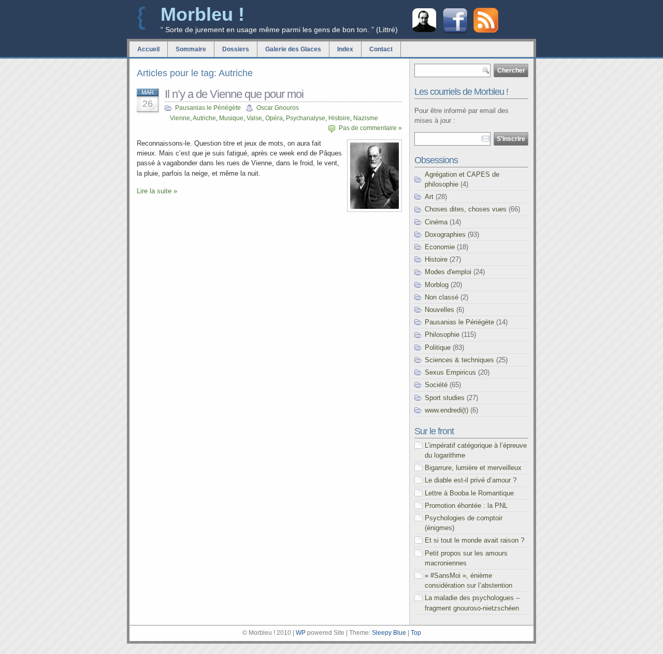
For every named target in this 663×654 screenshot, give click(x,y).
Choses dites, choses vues (466, 209)
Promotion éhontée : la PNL (466, 505)
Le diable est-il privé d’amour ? (470, 480)
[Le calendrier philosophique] (424, 31)
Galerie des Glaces (293, 49)
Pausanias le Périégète (208, 107)
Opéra (274, 118)
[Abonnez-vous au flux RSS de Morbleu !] (485, 30)
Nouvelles (439, 310)
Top (416, 632)
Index (345, 49)
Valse (254, 118)
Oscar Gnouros (277, 107)
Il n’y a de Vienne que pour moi (234, 94)
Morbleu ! (202, 14)
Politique (438, 347)
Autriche (204, 118)
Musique (231, 118)
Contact (381, 49)
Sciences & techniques (459, 360)
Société (436, 385)
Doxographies (445, 234)
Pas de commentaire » (370, 128)
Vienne (180, 118)
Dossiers (235, 49)
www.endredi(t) (446, 410)
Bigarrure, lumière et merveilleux (473, 468)
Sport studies (445, 398)
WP (301, 632)
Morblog (437, 285)
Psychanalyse (305, 118)
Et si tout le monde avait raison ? (474, 540)
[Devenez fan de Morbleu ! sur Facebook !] (455, 32)
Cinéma (436, 222)
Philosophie (442, 334)
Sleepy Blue (389, 632)
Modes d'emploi (448, 272)
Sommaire (191, 49)
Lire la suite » (157, 191)
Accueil (148, 49)
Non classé (441, 297)
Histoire (339, 118)
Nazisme (365, 118)
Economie (440, 247)
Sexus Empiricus (450, 372)
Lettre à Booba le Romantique (469, 493)
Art (429, 197)
